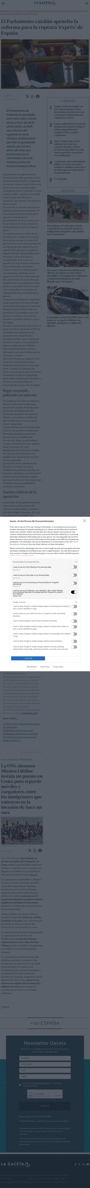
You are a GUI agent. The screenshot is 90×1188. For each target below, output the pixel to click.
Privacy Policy (58, 667)
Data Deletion (32, 667)
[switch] (74, 567)
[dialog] (45, 594)
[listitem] (45, 562)
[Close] (85, 521)
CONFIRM (28, 658)
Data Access (45, 667)
